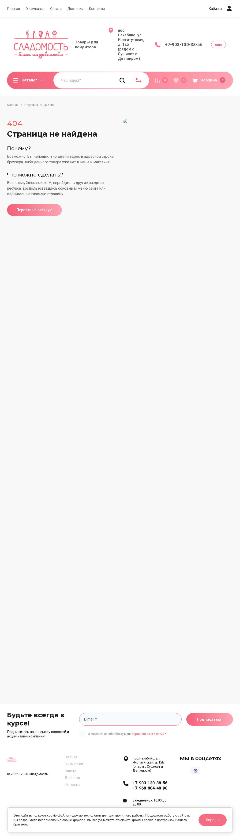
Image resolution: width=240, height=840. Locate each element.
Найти (122, 80)
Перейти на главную (34, 210)
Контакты (97, 9)
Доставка (75, 9)
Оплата (56, 9)
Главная (13, 9)
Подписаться (209, 719)
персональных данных (148, 734)
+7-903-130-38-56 (183, 44)
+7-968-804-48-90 (150, 788)
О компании (35, 9)
